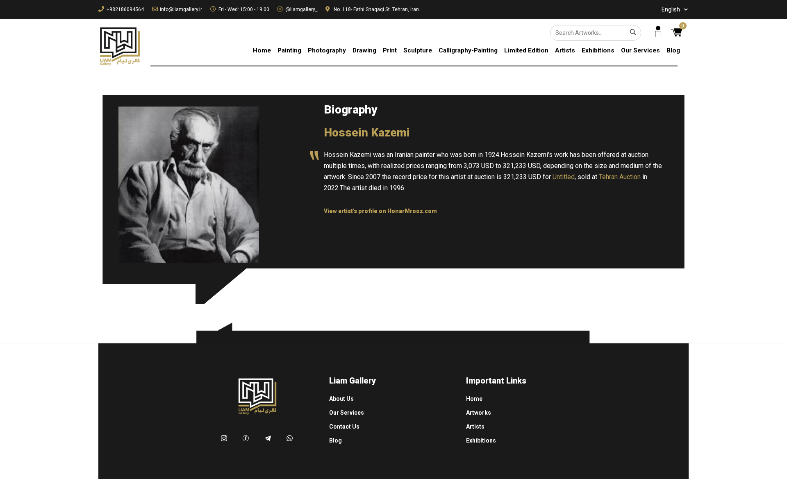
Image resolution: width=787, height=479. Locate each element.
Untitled (564, 177)
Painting (289, 50)
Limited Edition (526, 50)
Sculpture (417, 50)
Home (262, 50)
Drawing (364, 50)
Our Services (640, 50)
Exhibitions (598, 50)
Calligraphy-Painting (468, 50)
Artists (565, 50)
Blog (673, 50)
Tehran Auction (620, 177)
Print (390, 50)
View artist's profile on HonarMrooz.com (380, 211)
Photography (327, 50)
